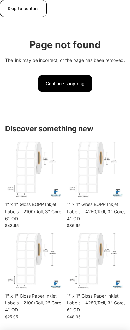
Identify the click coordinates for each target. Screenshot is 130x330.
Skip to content (23, 8)
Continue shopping (65, 83)
